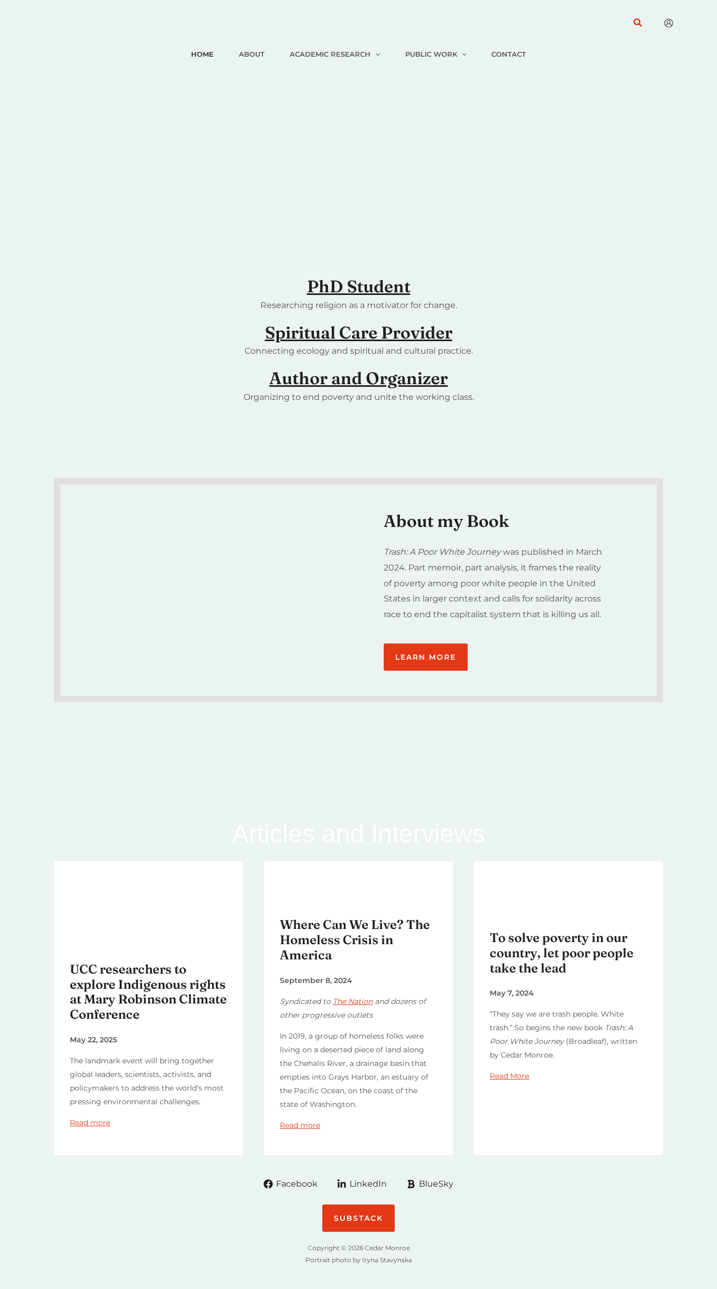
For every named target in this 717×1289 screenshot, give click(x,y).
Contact (508, 54)
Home (202, 54)
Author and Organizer (358, 378)
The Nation (353, 1001)
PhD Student (358, 286)
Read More (509, 1076)
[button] (638, 23)
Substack (358, 1218)
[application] (375, 54)
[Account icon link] (668, 23)
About (252, 54)
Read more (90, 1122)
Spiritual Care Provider (358, 332)
